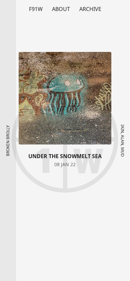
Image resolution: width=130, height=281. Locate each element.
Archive (90, 9)
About (61, 9)
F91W (36, 9)
